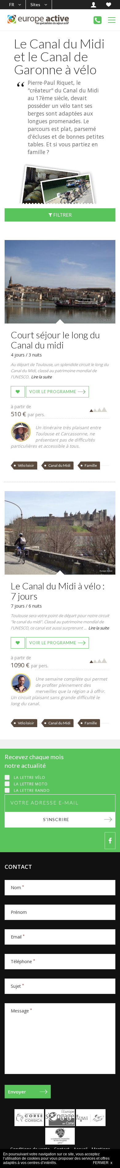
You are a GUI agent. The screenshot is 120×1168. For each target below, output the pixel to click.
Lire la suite (41, 377)
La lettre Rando (32, 790)
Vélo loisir (26, 465)
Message (21, 1011)
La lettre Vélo (29, 777)
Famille (91, 465)
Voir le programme (52, 391)
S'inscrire (56, 819)
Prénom (19, 912)
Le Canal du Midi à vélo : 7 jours (58, 590)
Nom (17, 887)
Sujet (17, 986)
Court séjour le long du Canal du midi (55, 339)
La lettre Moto (31, 784)
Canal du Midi (59, 465)
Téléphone (23, 961)
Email (18, 937)
